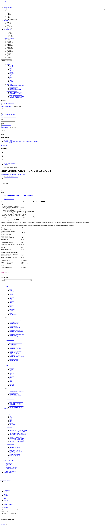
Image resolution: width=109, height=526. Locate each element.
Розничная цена (8, 7)
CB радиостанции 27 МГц (16, 402)
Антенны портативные (11, 469)
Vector (11, 306)
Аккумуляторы (9, 463)
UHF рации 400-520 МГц (15, 403)
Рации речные (13, 324)
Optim (9, 50)
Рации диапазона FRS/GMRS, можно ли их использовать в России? (21, 141)
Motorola (10, 48)
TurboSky (11, 301)
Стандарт (6, 11)
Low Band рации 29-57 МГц (16, 406)
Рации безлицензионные (15, 351)
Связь (9, 57)
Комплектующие (8, 472)
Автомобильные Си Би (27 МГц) (17, 431)
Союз (10, 303)
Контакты (6, 507)
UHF (9, 13)
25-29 (9, 22)
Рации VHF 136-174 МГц (15, 348)
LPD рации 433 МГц (14, 353)
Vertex (9, 54)
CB (9, 16)
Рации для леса (13, 328)
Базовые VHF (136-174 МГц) (16, 438)
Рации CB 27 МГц (14, 352)
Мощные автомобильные (15, 451)
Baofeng (11, 294)
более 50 (10, 36)
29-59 (9, 23)
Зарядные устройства (11, 467)
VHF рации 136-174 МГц (15, 404)
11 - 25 (10, 34)
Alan (9, 39)
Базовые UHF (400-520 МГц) (16, 440)
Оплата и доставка (8, 504)
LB (9, 17)
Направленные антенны (15, 448)
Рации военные (13, 335)
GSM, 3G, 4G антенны (15, 455)
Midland (11, 293)
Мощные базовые (13, 452)
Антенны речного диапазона (16, 441)
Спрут (11, 423)
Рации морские (13, 326)
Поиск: (2, 280)
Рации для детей (13, 336)
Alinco (9, 41)
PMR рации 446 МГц (14, 355)
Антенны (6, 408)
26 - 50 (10, 35)
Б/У (4, 481)
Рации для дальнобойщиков (16, 391)
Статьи (5, 501)
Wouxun (11, 310)
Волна (11, 311)
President (10, 51)
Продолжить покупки (11, 524)
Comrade (10, 42)
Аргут (11, 307)
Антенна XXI (12, 424)
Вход (5, 498)
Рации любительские (14, 332)
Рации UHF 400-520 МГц (15, 347)
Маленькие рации (14, 345)
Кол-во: (2, 185)
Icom (9, 44)
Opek (10, 421)
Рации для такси (13, 393)
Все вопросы (4, 145)
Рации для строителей (15, 320)
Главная (6, 161)
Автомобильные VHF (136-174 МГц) (18, 433)
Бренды (5, 164)
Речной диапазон (12, 19)
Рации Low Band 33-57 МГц (16, 356)
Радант (11, 313)
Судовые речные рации (15, 395)
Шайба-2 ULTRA (5, 127)
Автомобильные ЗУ (11, 468)
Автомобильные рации (9, 163)
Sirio (10, 417)
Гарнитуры (8, 464)
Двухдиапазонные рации (15, 343)
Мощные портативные (15, 454)
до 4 (9, 31)
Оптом (5, 506)
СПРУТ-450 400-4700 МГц (7, 106)
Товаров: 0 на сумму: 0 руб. (7, 1)
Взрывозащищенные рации (16, 357)
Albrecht (11, 373)
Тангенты (8, 465)
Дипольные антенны (14, 450)
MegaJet (11, 369)
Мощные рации (13, 344)
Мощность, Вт (7, 29)
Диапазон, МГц (7, 20)
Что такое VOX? (8, 142)
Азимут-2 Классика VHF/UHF (8, 117)
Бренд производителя (9, 38)
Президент (12, 309)
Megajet (10, 47)
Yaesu (9, 56)
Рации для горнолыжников (16, 330)
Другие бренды (13, 314)
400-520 (10, 28)
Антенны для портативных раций (18, 430)
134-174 (10, 25)
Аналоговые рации (14, 359)
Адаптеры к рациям (11, 471)
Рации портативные (9, 282)
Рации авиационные (14, 327)
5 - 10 (9, 32)
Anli (10, 419)
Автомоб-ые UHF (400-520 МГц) (17, 434)
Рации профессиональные (16, 331)
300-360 (10, 26)
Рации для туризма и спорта (16, 334)
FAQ (5, 503)
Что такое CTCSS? (8, 140)
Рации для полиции (14, 394)
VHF (9, 14)
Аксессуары (7, 456)
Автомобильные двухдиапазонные (18, 436)
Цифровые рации (13, 360)
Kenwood (10, 45)
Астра (11, 302)
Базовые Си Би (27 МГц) (15, 437)
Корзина (3, 524)
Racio (10, 299)
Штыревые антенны (14, 447)
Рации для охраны (14, 322)
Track (9, 53)
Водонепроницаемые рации (16, 349)
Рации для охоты (13, 323)
